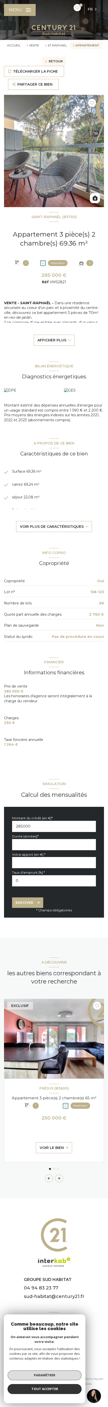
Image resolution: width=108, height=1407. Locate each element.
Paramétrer (44, 1375)
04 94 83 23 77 (41, 1288)
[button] (59, 1178)
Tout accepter (44, 1389)
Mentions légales (91, 1379)
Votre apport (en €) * (28, 854)
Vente (34, 45)
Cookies (86, 1384)
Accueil (14, 45)
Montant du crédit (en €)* (32, 818)
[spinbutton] (54, 880)
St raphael (57, 45)
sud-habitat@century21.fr (54, 1296)
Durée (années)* (25, 836)
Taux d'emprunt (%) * (28, 872)
